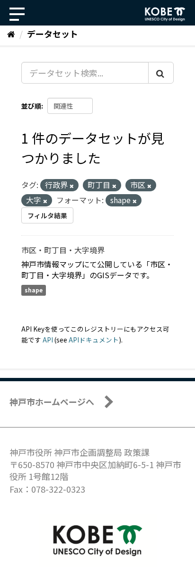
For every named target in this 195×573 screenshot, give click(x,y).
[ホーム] (11, 33)
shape (34, 290)
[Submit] (161, 73)
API (48, 339)
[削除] (72, 185)
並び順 (31, 106)
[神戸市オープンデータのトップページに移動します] (165, 14)
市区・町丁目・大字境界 (63, 250)
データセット (52, 33)
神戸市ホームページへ (51, 401)
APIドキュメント (94, 339)
